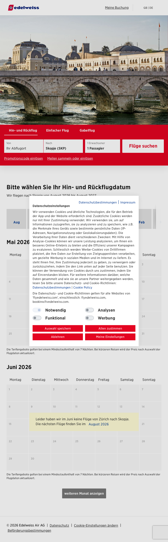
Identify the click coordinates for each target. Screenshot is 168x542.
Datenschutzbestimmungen (98, 202)
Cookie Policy (82, 287)
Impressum (127, 202)
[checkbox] (89, 310)
